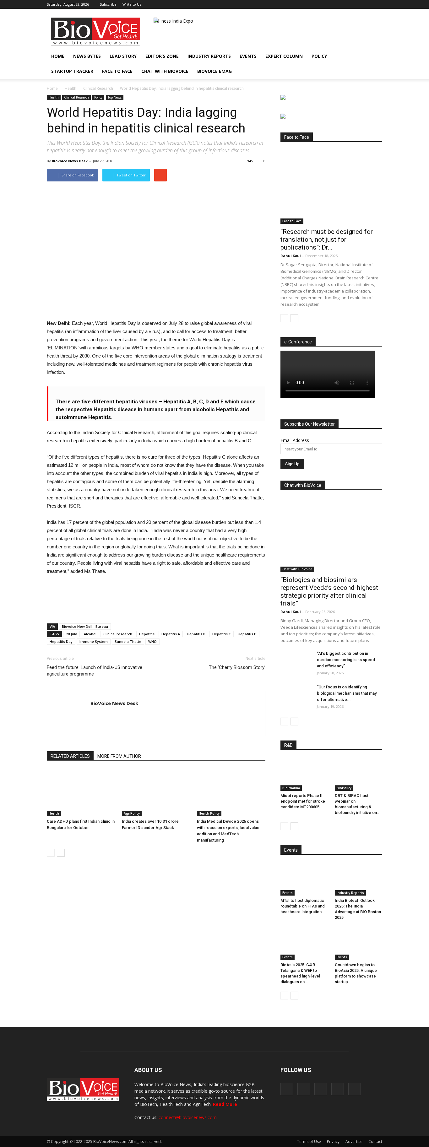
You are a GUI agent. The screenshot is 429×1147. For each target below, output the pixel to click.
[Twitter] (367, 4)
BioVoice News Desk (70, 161)
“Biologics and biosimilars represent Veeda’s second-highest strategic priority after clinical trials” (329, 591)
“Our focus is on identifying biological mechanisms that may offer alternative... (347, 693)
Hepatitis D (247, 634)
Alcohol (90, 634)
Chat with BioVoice (164, 71)
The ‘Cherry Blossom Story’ (237, 667)
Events (248, 56)
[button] (359, 71)
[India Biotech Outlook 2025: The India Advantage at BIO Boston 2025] (359, 879)
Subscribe (108, 4)
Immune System (93, 641)
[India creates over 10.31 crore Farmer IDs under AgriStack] (156, 792)
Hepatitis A (170, 634)
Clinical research (117, 634)
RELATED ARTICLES (70, 756)
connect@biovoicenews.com (188, 1117)
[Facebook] (336, 4)
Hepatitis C (221, 634)
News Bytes (87, 56)
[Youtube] (377, 4)
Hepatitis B (196, 634)
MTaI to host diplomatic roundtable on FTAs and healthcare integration (302, 906)
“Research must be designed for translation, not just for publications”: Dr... (326, 239)
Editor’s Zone (162, 56)
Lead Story (123, 56)
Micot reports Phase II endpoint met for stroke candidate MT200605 (302, 801)
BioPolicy (344, 788)
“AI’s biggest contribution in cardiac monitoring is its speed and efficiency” (346, 659)
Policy (319, 56)
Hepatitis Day (61, 641)
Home (57, 56)
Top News (115, 97)
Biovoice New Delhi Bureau (85, 626)
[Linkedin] (356, 4)
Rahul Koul (290, 255)
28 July (71, 634)
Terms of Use (309, 1141)
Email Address (294, 440)
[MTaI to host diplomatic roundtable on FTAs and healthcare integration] (304, 879)
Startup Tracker (72, 71)
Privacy (333, 1141)
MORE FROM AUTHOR (119, 756)
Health (70, 88)
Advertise (353, 1141)
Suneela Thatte (128, 641)
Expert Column (284, 56)
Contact (375, 1141)
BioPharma (291, 788)
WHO (152, 641)
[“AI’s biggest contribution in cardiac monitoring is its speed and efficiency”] (296, 661)
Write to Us (131, 4)
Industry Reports (209, 56)
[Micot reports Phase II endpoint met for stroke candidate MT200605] (304, 774)
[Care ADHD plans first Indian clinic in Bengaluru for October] (81, 792)
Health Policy (209, 813)
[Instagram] (346, 4)
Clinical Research (98, 88)
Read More (225, 1104)
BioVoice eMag (214, 71)
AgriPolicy (132, 813)
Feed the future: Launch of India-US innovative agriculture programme (94, 671)
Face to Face (117, 71)
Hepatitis (147, 634)
